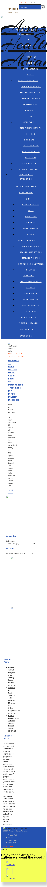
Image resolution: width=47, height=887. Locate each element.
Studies (30, 116)
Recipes (30, 63)
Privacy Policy (13, 835)
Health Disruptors (31, 92)
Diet (28, 39)
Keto (31, 51)
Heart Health (31, 146)
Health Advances (28, 81)
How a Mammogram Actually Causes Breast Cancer (13, 721)
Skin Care (30, 157)
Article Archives (26, 30)
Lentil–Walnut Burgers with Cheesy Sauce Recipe (11, 675)
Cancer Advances (31, 86)
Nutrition (31, 57)
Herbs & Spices (30, 45)
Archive (11, 354)
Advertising (12, 840)
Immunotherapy (30, 98)
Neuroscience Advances (31, 264)
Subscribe (26, 179)
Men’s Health (28, 163)
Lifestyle (28, 122)
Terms (10, 837)
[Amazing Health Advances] (15, 828)
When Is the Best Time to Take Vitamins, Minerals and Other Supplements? (14, 699)
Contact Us (26, 174)
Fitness (30, 134)
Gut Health (30, 140)
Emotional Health (31, 128)
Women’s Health (28, 169)
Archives (9, 553)
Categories (26, 34)
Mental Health (31, 152)
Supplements (30, 69)
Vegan (30, 75)
